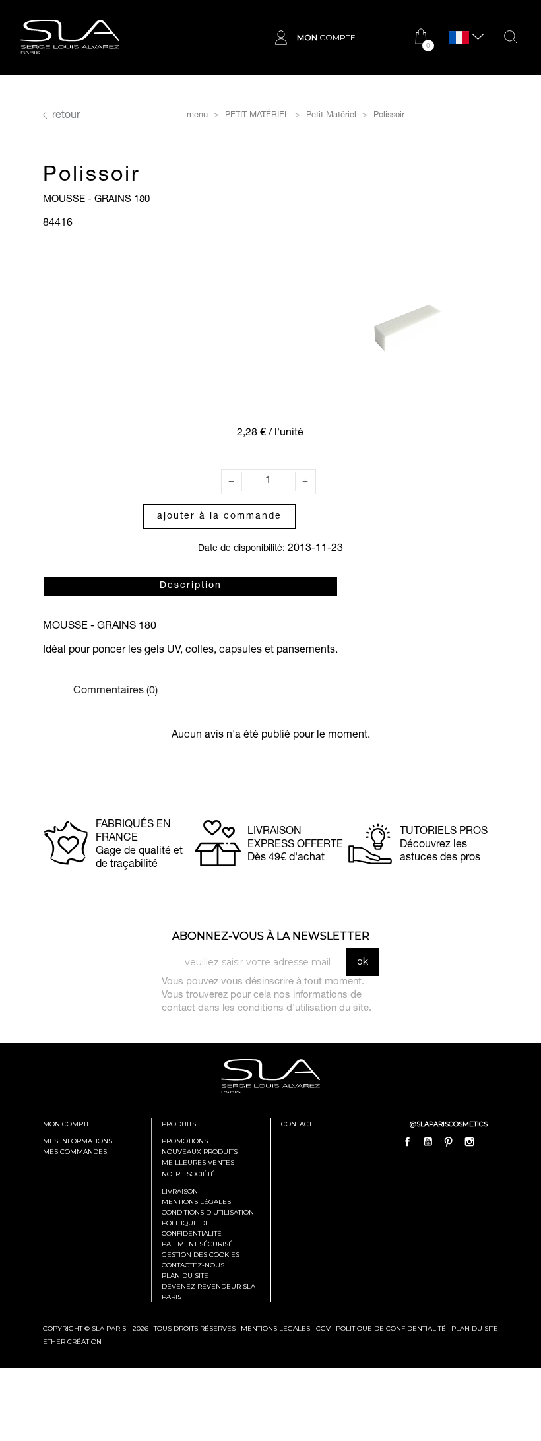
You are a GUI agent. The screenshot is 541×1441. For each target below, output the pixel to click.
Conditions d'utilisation (208, 1212)
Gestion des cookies (200, 1254)
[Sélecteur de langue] (459, 38)
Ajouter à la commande (219, 516)
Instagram (469, 1142)
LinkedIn (489, 1142)
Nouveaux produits (200, 1151)
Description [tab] (191, 586)
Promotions (185, 1141)
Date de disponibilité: (241, 549)
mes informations (77, 1141)
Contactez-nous (193, 1265)
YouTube (428, 1142)
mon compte (67, 1124)
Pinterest (449, 1142)
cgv (323, 1328)
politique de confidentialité (391, 1328)
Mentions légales (196, 1202)
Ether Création (72, 1341)
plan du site (474, 1328)
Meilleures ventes (198, 1162)
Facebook (408, 1142)
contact (296, 1124)
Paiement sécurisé (197, 1244)
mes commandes (75, 1151)
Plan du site (185, 1275)
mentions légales (275, 1328)
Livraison (180, 1191)
